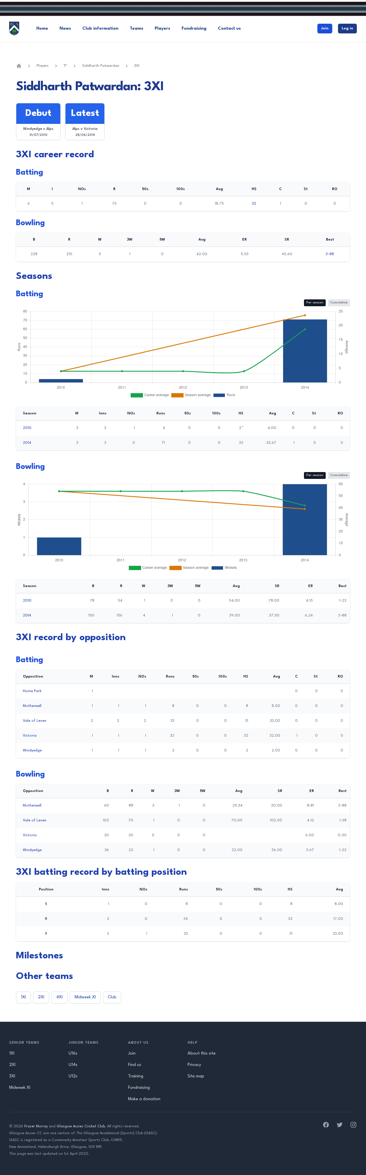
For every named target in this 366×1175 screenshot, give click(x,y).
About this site (202, 1053)
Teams (136, 29)
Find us (134, 1065)
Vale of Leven (34, 721)
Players (162, 29)
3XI (137, 66)
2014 (27, 443)
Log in (347, 28)
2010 (27, 428)
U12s (73, 1076)
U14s (73, 1065)
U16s (73, 1053)
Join (325, 28)
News (65, 29)
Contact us (229, 29)
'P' (65, 66)
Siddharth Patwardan (100, 66)
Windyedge (32, 750)
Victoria (30, 735)
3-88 (330, 254)
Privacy (194, 1065)
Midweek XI (85, 997)
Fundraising (194, 29)
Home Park (32, 691)
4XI (59, 997)
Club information (100, 29)
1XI (23, 997)
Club (112, 997)
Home (42, 29)
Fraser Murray (36, 1126)
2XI (41, 997)
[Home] (19, 66)
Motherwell (32, 706)
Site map (196, 1076)
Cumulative (339, 302)
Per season (314, 302)
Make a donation (144, 1099)
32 (254, 203)
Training (135, 1076)
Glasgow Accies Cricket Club (81, 1126)
